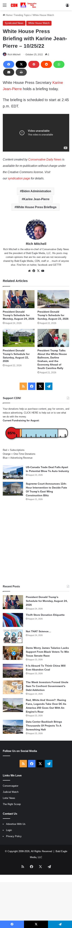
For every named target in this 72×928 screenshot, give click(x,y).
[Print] (21, 72)
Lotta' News (9, 798)
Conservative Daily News (44, 159)
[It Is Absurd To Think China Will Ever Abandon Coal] (13, 671)
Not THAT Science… (38, 631)
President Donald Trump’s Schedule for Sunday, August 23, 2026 (52, 315)
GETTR (57, 264)
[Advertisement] (36, 542)
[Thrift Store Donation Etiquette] (13, 620)
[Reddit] (46, 64)
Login (9, 830)
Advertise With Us (15, 824)
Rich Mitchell (14, 54)
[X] (21, 64)
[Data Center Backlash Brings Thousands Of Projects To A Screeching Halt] (13, 727)
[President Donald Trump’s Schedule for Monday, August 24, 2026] (19, 299)
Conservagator (10, 785)
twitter (33, 264)
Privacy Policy (14, 836)
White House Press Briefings (36, 207)
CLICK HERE (31, 412)
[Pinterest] (33, 64)
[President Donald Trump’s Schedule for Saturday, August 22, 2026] (19, 338)
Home (8, 15)
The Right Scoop (12, 804)
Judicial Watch (10, 792)
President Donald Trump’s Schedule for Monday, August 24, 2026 (18, 315)
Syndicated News (14, 23)
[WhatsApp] (58, 64)
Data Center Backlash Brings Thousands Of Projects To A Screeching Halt (44, 725)
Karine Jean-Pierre (36, 199)
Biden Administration (36, 191)
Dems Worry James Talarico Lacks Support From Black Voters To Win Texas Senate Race (47, 651)
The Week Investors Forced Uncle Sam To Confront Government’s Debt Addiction (47, 686)
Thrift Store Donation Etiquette (45, 614)
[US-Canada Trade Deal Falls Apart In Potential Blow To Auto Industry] (13, 472)
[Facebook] (8, 64)
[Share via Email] (8, 72)
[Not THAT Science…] (13, 636)
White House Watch (43, 15)
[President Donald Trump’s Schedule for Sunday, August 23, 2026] (53, 299)
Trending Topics (22, 15)
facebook (43, 264)
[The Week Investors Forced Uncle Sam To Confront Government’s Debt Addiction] (13, 687)
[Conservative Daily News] (24, 5)
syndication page (19, 178)
